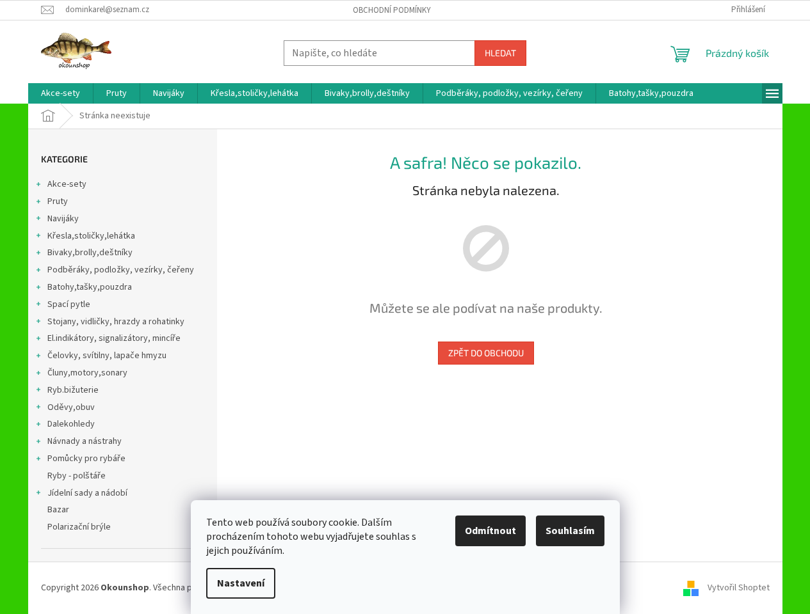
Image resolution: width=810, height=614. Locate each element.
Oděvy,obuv (71, 407)
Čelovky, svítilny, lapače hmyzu (106, 355)
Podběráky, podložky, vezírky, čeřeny (120, 270)
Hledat (500, 52)
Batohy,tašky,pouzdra (89, 287)
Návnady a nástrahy (84, 441)
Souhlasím (570, 531)
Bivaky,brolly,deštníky (90, 252)
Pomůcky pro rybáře (86, 458)
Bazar (58, 509)
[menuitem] (60, 93)
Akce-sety (66, 184)
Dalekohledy (71, 424)
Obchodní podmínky (392, 10)
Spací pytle (68, 304)
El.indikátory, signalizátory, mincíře (114, 338)
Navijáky (63, 218)
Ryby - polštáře (76, 475)
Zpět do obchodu (486, 352)
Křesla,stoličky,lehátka (91, 236)
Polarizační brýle (79, 527)
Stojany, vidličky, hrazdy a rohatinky (115, 321)
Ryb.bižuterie (73, 390)
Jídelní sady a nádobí (87, 493)
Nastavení (240, 583)
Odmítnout (490, 531)
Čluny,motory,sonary (87, 372)
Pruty (57, 201)
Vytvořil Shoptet (739, 587)
